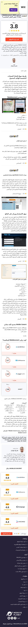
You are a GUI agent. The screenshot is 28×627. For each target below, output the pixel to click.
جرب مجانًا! (13, 9)
